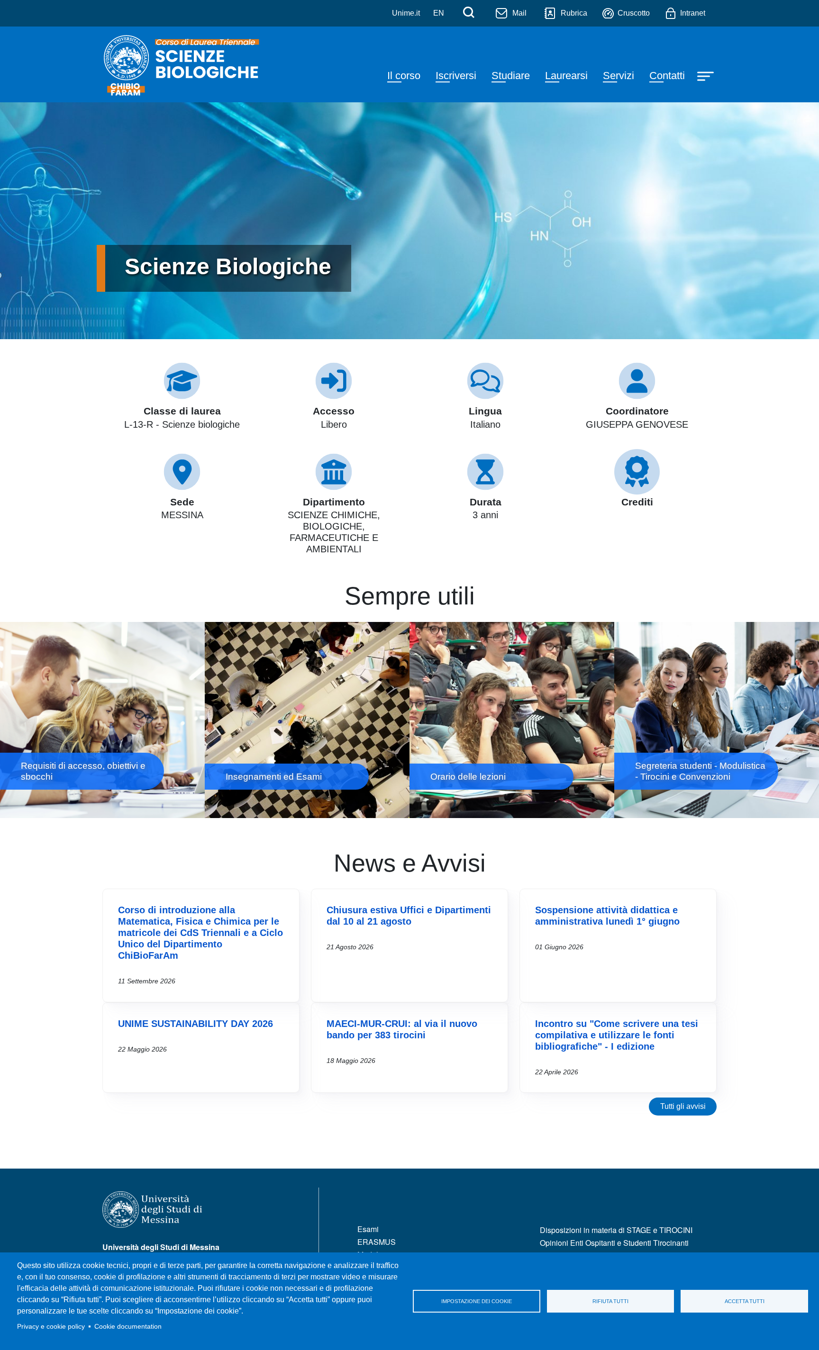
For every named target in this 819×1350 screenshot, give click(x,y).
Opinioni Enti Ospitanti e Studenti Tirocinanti (614, 1242)
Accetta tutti (744, 1301)
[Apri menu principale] (707, 75)
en (438, 13)
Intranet (692, 13)
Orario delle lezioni (512, 720)
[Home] (188, 64)
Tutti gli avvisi (683, 1106)
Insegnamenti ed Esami (307, 720)
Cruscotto (634, 13)
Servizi (618, 75)
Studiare (510, 75)
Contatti (667, 75)
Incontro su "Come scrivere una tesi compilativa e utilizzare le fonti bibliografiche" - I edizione (616, 1035)
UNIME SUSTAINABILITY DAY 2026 (195, 1023)
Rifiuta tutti (610, 1301)
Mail (519, 13)
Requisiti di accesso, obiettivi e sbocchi (102, 720)
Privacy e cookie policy (51, 1326)
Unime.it (406, 13)
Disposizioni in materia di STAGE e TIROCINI (616, 1229)
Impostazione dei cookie (476, 1301)
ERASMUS (376, 1241)
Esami (368, 1229)
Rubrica (574, 13)
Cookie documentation (128, 1326)
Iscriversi (456, 75)
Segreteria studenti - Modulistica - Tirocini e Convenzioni (716, 720)
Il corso (403, 75)
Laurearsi (566, 75)
